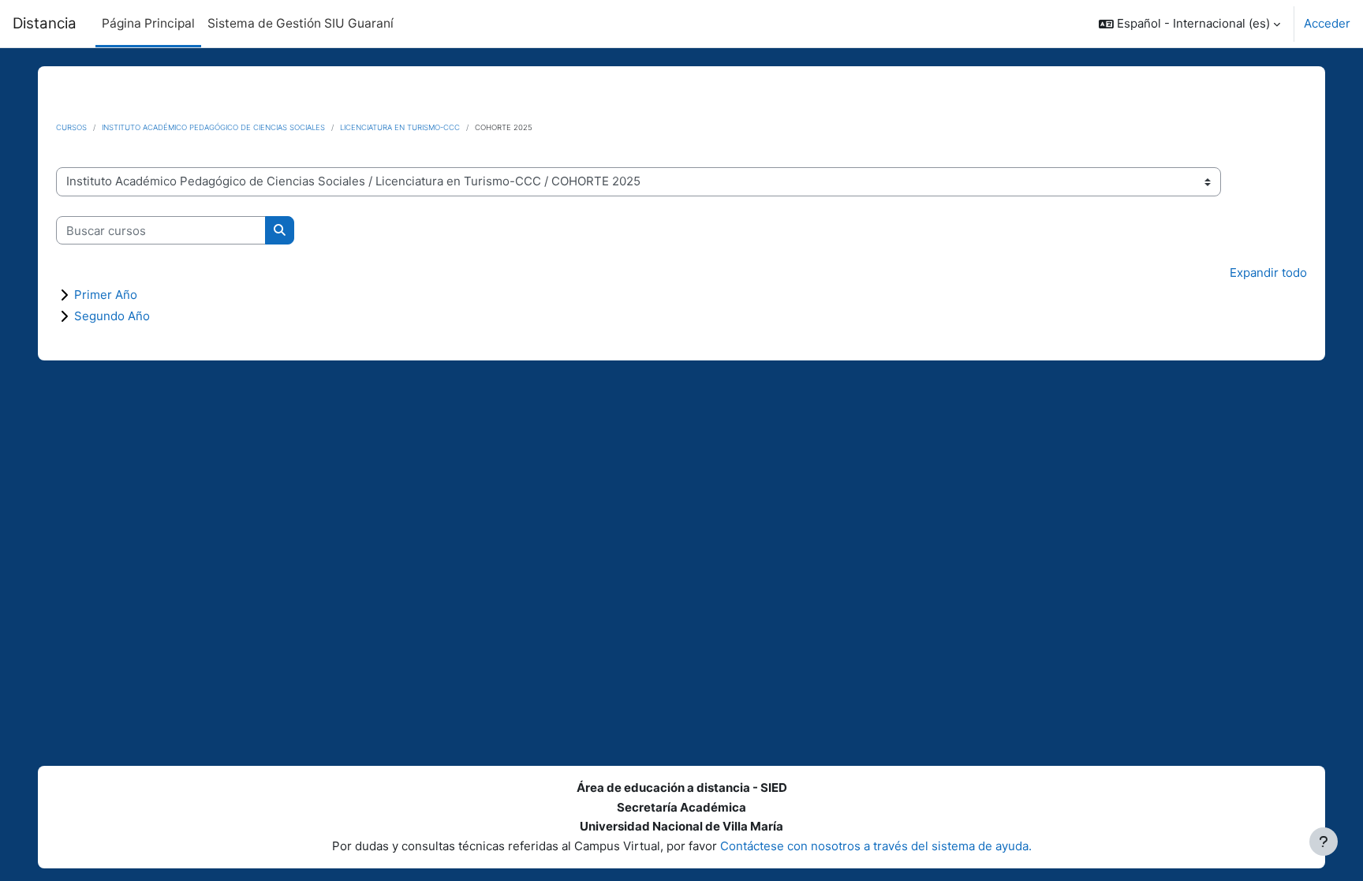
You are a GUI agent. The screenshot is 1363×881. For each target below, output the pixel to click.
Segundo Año (112, 315)
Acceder (1327, 23)
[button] (1189, 23)
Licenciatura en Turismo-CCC (400, 127)
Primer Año (105, 294)
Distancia (45, 23)
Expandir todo (1268, 272)
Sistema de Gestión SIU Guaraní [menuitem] (300, 23)
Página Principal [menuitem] (148, 23)
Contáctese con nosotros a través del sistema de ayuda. (876, 845)
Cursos (71, 127)
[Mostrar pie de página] (1323, 841)
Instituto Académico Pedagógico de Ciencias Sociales (213, 127)
